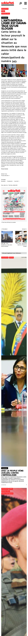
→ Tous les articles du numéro (8, 222)
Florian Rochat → (5, 175)
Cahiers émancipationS (7, 493)
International (5, 8)
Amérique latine (5, 13)
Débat (3, 11)
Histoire (11, 257)
